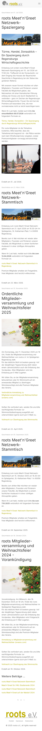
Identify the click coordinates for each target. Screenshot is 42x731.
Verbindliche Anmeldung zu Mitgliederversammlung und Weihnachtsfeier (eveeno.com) (20, 395)
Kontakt (11, 721)
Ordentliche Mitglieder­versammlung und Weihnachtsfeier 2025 (18, 303)
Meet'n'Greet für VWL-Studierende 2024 (18, 685)
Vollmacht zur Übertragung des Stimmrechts (19, 419)
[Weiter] (24, 700)
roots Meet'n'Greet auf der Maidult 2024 (18, 692)
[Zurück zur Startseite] (12, 3)
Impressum (19, 721)
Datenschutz (29, 721)
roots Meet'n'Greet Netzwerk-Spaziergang (19, 23)
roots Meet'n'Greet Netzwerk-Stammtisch (19, 197)
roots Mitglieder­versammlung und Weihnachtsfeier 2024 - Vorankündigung (18, 550)
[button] (39, 3)
